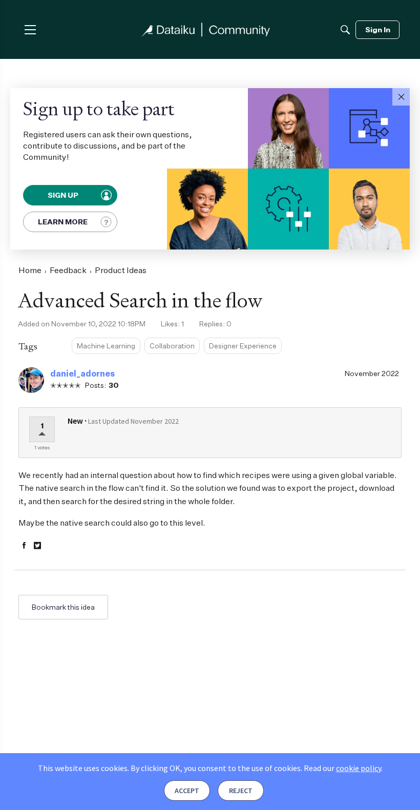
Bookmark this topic (63, 607)
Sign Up (63, 195)
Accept (187, 790)
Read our (342, 768)
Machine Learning (106, 345)
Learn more (63, 221)
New (75, 421)
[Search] (345, 29)
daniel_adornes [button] (82, 373)
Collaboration (172, 345)
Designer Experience (243, 345)
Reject (241, 790)
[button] (401, 97)
